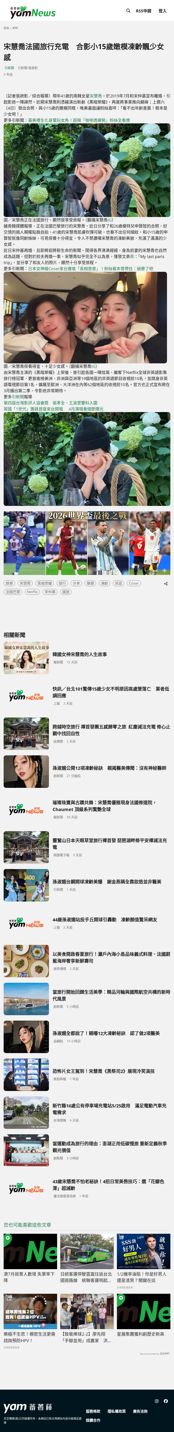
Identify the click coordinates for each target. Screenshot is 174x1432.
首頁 (6, 28)
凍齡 (104, 583)
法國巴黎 (13, 591)
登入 (163, 11)
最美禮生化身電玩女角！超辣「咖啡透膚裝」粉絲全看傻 (79, 120)
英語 (118, 583)
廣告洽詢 (140, 1411)
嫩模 (90, 583)
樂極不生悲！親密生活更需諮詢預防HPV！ (29, 1337)
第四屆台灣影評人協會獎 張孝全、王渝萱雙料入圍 (50, 403)
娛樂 (9, 583)
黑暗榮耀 (44, 583)
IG (110, 220)
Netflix (32, 591)
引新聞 (9, 68)
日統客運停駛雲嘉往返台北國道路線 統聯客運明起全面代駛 (86, 1277)
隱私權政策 (117, 1411)
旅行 (62, 583)
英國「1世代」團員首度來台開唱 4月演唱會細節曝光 (54, 409)
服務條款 (93, 1411)
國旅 (66, 591)
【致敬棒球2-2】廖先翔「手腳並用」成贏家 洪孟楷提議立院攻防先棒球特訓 (86, 1337)
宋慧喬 (96, 96)
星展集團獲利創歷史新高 (140, 1334)
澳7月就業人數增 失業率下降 (29, 1277)
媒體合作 (93, 1420)
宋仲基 (50, 591)
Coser (134, 583)
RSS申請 (143, 11)
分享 (76, 583)
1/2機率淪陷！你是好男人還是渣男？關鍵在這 (142, 1277)
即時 (15, 28)
